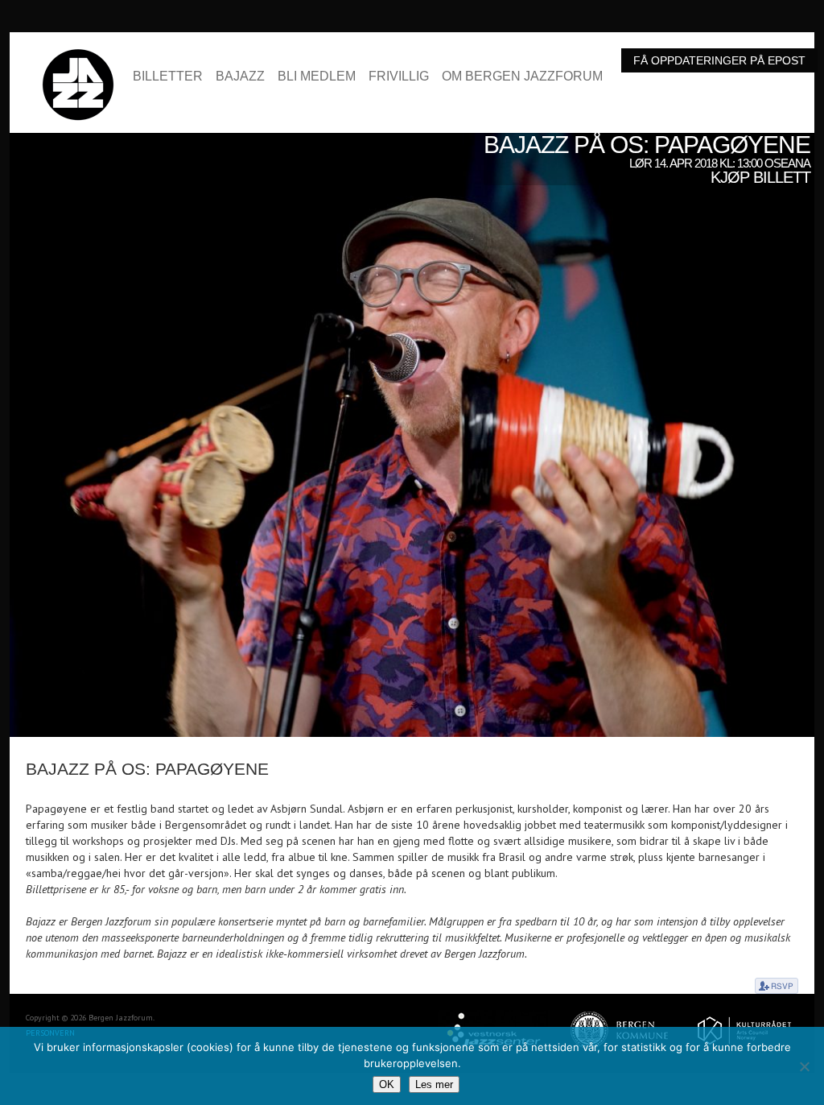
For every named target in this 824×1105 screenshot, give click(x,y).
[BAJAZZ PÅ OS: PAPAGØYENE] (412, 141)
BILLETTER (168, 76)
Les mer (434, 1084)
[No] (804, 1066)
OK (386, 1084)
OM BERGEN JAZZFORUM (522, 76)
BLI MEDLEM (317, 76)
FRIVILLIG (399, 76)
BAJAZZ (240, 76)
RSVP (776, 986)
